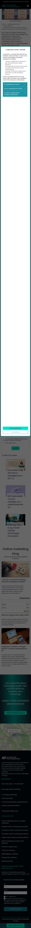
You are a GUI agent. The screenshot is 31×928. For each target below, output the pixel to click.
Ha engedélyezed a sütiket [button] (12, 84)
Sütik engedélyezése (15, 428)
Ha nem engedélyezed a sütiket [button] (13, 88)
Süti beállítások (15, 432)
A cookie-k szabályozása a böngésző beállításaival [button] (12, 94)
